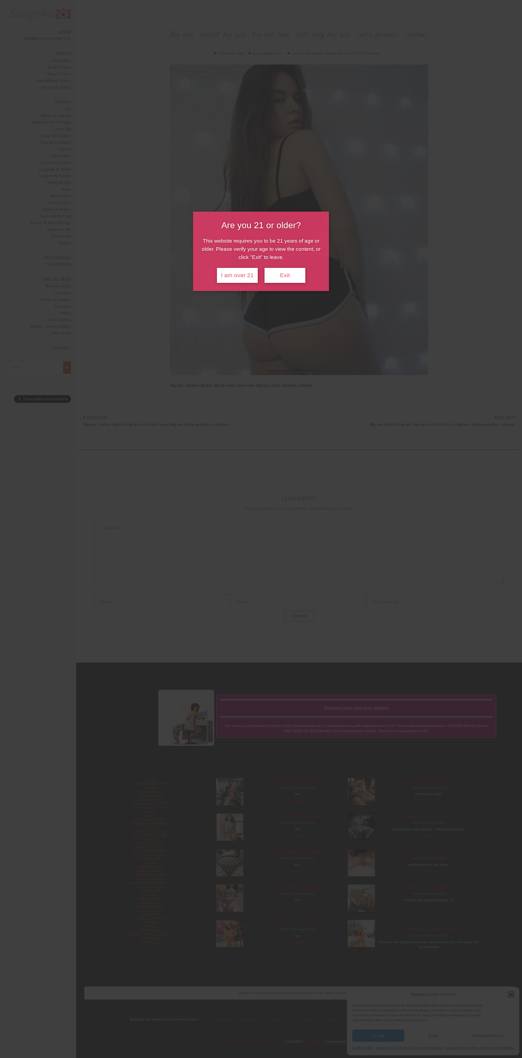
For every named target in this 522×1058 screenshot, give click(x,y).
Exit (285, 275)
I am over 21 (237, 275)
